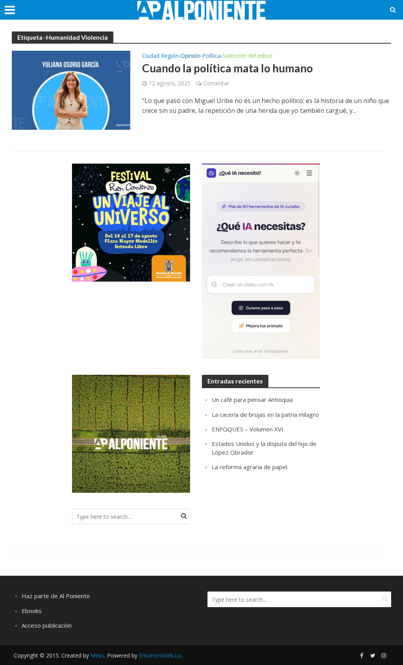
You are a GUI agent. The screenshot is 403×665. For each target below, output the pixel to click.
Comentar (216, 83)
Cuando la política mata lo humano (227, 68)
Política (211, 56)
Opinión (190, 56)
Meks (97, 655)
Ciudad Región (160, 56)
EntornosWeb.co (160, 655)
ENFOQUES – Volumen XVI (247, 429)
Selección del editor (247, 56)
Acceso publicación (47, 625)
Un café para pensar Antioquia (252, 399)
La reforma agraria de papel (249, 467)
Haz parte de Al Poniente (56, 596)
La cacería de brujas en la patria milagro (265, 414)
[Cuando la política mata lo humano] (71, 89)
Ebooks (32, 611)
